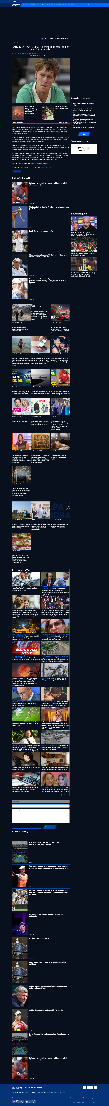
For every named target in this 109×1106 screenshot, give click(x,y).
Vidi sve (84, 134)
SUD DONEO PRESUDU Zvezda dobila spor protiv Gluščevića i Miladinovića (31, 110)
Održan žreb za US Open (39, 938)
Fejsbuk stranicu (47, 167)
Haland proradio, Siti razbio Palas (83, 104)
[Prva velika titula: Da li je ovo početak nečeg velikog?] (20, 972)
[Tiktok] (95, 1087)
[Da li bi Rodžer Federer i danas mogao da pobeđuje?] (20, 924)
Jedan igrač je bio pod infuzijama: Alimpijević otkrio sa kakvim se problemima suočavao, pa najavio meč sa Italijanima (84, 121)
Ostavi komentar (50, 827)
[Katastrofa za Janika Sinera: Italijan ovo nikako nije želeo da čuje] (20, 1068)
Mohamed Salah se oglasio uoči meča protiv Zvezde (83, 128)
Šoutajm (52, 5)
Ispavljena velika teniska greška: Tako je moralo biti (49, 1035)
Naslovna (26, 5)
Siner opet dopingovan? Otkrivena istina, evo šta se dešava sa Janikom (48, 256)
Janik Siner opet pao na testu (41, 231)
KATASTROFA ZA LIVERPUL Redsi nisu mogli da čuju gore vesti (83, 254)
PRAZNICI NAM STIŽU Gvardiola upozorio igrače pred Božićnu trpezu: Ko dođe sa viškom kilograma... (83, 234)
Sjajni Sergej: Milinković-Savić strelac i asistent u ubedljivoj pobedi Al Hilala (84, 115)
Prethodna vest (18, 122)
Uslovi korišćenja (75, 1098)
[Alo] (14, 1)
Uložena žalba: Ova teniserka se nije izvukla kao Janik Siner (49, 208)
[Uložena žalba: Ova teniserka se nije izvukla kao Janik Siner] (20, 217)
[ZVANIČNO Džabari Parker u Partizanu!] (48, 113)
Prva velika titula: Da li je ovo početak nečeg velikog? (47, 963)
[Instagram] (88, 1087)
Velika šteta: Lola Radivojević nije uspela (46, 1010)
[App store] (30, 1101)
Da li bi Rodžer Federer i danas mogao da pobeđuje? (46, 915)
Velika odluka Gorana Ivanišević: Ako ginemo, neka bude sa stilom (48, 987)
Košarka (43, 5)
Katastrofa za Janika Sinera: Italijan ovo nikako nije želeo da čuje (48, 184)
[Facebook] (84, 1087)
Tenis (48, 5)
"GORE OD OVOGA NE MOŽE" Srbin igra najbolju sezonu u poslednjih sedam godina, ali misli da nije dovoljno (83, 274)
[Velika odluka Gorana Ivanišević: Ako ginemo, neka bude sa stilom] (20, 996)
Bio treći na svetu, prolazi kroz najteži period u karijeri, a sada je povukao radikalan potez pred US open (49, 892)
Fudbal (38, 5)
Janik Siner (17, 171)
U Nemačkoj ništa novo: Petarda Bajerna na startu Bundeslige (82, 109)
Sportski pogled (61, 5)
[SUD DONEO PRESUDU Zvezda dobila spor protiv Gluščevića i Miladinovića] (18, 113)
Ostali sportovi (71, 5)
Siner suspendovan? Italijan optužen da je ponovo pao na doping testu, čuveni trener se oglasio (47, 280)
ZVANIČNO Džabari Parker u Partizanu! (61, 107)
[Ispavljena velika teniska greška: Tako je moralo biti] (20, 1044)
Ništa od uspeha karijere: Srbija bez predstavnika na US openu (44, 843)
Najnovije (32, 5)
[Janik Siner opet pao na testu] (20, 241)
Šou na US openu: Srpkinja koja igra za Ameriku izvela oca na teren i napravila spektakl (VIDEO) (49, 867)
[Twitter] (91, 1087)
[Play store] (18, 1101)
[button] (47, 55)
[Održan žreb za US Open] (20, 948)
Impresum (94, 1098)
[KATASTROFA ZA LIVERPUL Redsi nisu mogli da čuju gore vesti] (84, 244)
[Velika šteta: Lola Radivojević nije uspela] (20, 1020)
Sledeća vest (64, 122)
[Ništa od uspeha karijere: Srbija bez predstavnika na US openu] (20, 852)
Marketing (85, 1098)
